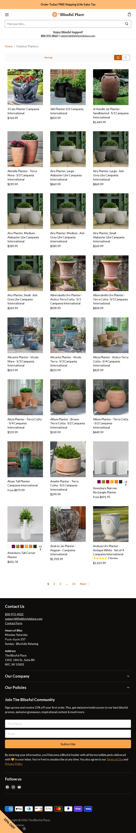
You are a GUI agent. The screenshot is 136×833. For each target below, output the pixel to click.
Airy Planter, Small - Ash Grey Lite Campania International (22, 299)
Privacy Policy (14, 764)
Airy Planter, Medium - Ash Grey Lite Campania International (67, 237)
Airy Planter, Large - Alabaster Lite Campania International (66, 175)
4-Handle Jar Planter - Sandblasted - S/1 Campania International (111, 113)
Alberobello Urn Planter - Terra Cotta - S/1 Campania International (110, 299)
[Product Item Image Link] (25, 87)
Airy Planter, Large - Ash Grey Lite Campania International (108, 175)
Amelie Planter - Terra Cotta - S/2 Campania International (64, 485)
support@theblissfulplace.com (77, 35)
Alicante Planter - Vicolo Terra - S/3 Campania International (65, 361)
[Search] (126, 24)
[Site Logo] (68, 14)
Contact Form (13, 623)
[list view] (126, 57)
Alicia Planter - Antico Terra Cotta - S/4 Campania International (110, 361)
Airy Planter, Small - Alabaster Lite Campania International (108, 237)
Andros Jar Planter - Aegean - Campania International (63, 550)
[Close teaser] (24, 828)
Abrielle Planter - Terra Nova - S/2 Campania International (22, 175)
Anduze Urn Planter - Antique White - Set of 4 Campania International (108, 550)
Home (9, 46)
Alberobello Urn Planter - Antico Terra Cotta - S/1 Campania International (66, 299)
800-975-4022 (49, 35)
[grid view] (118, 57)
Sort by (48, 57)
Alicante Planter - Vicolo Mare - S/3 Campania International (22, 361)
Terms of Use (115, 759)
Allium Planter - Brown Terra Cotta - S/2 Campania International (67, 423)
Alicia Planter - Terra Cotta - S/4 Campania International (24, 423)
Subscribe (68, 744)
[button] (11, 821)
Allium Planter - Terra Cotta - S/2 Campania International (110, 423)
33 (73, 584)
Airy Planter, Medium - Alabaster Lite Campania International (23, 237)
